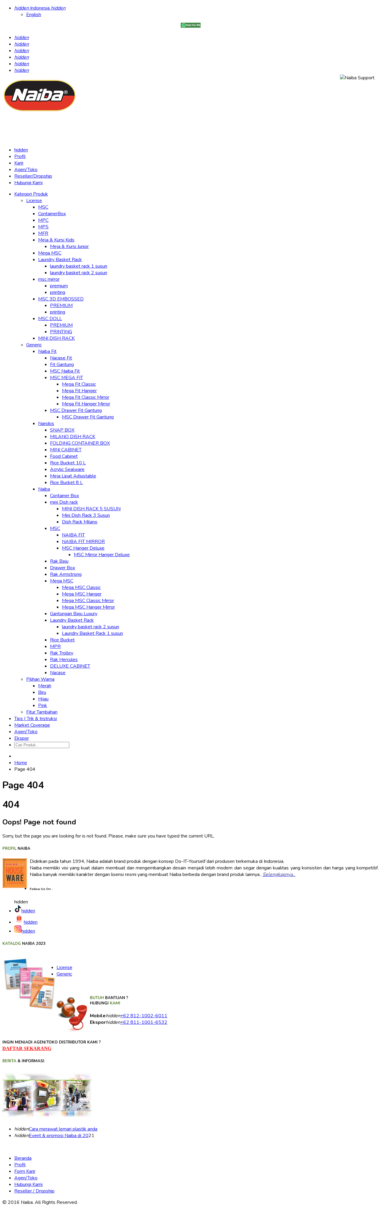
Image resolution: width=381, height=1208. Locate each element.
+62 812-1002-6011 (143, 1015)
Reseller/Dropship (33, 176)
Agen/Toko (26, 169)
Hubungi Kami (28, 182)
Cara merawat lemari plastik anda (63, 1129)
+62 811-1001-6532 (143, 1022)
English (33, 14)
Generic (64, 974)
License (64, 967)
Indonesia (39, 8)
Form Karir (24, 1171)
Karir (19, 163)
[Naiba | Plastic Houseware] (39, 111)
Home (20, 762)
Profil (20, 156)
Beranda (23, 1158)
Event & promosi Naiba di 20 (58, 1135)
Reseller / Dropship (34, 1191)
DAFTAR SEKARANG (26, 1048)
